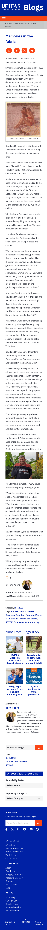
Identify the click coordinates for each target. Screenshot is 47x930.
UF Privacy (10, 897)
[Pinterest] (18, 830)
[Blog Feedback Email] (31, 830)
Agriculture (10, 845)
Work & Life (10, 855)
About (8, 868)
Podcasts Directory (14, 878)
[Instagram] (37, 830)
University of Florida (39, 923)
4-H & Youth (11, 858)
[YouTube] (24, 830)
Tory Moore (12, 707)
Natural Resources (14, 848)
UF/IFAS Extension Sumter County (22, 622)
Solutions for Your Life (16, 761)
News (15, 23)
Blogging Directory (14, 874)
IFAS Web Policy (13, 907)
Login (7, 888)
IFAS (42, 925)
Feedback (10, 871)
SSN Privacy (11, 900)
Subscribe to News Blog (25, 773)
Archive (15, 611)
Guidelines (10, 881)
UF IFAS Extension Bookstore (22, 618)
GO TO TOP (26, 922)
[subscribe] (38, 823)
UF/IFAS (19, 607)
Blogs (34, 7)
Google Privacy (12, 904)
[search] (39, 747)
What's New (11, 884)
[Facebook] (6, 830)
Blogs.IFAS (10, 758)
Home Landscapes (14, 851)
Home (8, 23)
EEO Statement (12, 910)
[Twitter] (12, 830)
